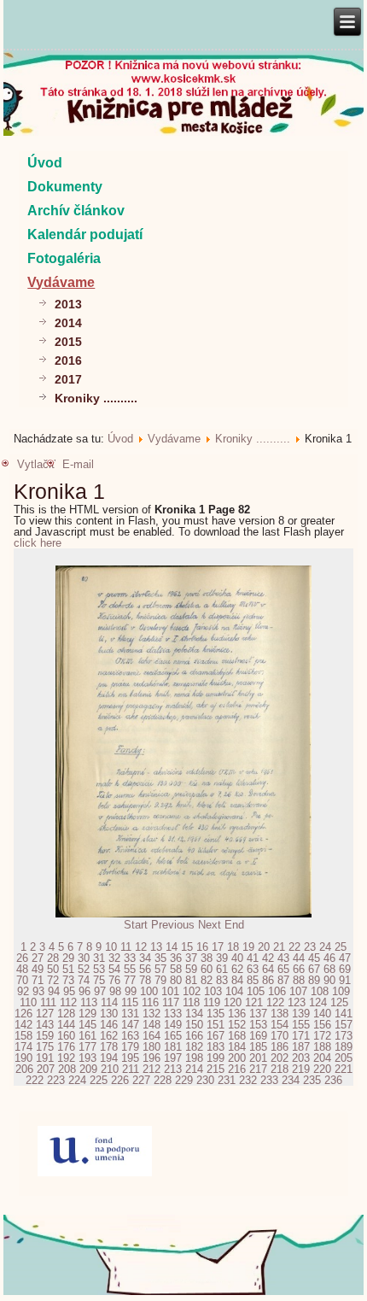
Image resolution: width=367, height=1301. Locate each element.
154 (279, 1024)
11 (125, 947)
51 (68, 969)
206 (24, 1069)
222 (35, 1080)
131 (130, 1013)
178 (109, 1046)
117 (170, 1002)
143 (45, 1024)
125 (339, 1002)
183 (215, 1046)
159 (45, 1035)
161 (87, 1035)
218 (279, 1069)
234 (291, 1080)
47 (345, 958)
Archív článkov (76, 210)
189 (343, 1046)
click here (37, 542)
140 (322, 1013)
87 (283, 980)
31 (99, 958)
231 (227, 1080)
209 (88, 1069)
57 (160, 969)
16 (202, 947)
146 (109, 1024)
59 (191, 969)
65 (283, 969)
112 (68, 1002)
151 (215, 1024)
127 (45, 1013)
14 (172, 947)
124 (318, 1002)
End (234, 924)
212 (151, 1069)
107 (298, 991)
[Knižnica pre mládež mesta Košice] (183, 1292)
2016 (68, 360)
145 (87, 1024)
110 (28, 1002)
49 (38, 969)
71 (38, 980)
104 (234, 991)
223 (56, 1080)
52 (84, 969)
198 (194, 1058)
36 (176, 958)
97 (100, 991)
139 (301, 1013)
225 (99, 1080)
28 (53, 958)
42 (268, 958)
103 (213, 991)
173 (343, 1035)
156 (322, 1024)
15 (187, 947)
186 (279, 1046)
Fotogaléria (64, 258)
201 (258, 1058)
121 (254, 1002)
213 (173, 1069)
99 (131, 991)
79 (160, 980)
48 (22, 969)
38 (207, 958)
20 (264, 947)
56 (145, 969)
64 (268, 969)
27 (38, 958)
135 (215, 1013)
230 (205, 1080)
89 (314, 980)
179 (130, 1046)
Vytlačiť (36, 464)
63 (253, 969)
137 (258, 1013)
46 (329, 958)
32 (114, 958)
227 (141, 1080)
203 (301, 1058)
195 (130, 1058)
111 (48, 1002)
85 (253, 980)
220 (322, 1069)
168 (237, 1035)
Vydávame (61, 282)
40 (237, 958)
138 (279, 1013)
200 (237, 1058)
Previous (173, 924)
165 (173, 1035)
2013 (68, 304)
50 (53, 969)
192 (66, 1058)
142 (23, 1024)
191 (45, 1058)
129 (87, 1013)
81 (191, 980)
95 (69, 991)
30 (84, 958)
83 (222, 980)
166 (194, 1035)
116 (150, 1002)
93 (38, 991)
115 (129, 1002)
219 (301, 1069)
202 (279, 1058)
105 (256, 991)
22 (294, 947)
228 (163, 1080)
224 (77, 1080)
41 (253, 958)
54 (114, 969)
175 (45, 1046)
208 (67, 1069)
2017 (68, 379)
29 (68, 958)
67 (314, 969)
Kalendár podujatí (85, 234)
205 (343, 1058)
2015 (68, 342)
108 (320, 991)
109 (341, 991)
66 (299, 969)
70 (22, 980)
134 (194, 1013)
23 (310, 947)
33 (130, 958)
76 (114, 980)
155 (301, 1024)
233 (269, 1080)
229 (184, 1080)
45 (314, 958)
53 (99, 969)
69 (345, 969)
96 (84, 991)
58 (176, 969)
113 (88, 1002)
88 (299, 980)
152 (237, 1024)
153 (258, 1024)
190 (23, 1058)
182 (194, 1046)
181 (173, 1046)
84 (237, 980)
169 (258, 1035)
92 (23, 991)
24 (325, 947)
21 (279, 947)
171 (301, 1035)
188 (322, 1046)
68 (329, 969)
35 (160, 958)
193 (87, 1058)
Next (209, 924)
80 (176, 980)
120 (233, 1002)
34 (145, 958)
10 (111, 947)
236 (333, 1080)
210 (110, 1069)
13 (156, 947)
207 (46, 1069)
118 (191, 1002)
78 (145, 980)
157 (343, 1024)
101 (170, 991)
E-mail (78, 464)
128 (66, 1013)
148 (151, 1024)
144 (66, 1024)
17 (218, 947)
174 (23, 1046)
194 (109, 1058)
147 (130, 1024)
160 (66, 1035)
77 (130, 980)
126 (23, 1013)
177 (87, 1046)
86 (268, 980)
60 (207, 969)
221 (343, 1069)
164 (151, 1035)
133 (173, 1013)
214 (194, 1069)
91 (345, 980)
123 (297, 1002)
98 (115, 991)
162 (109, 1035)
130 (109, 1013)
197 (173, 1058)
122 (275, 1002)
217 (258, 1069)
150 (194, 1024)
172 (322, 1035)
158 (23, 1035)
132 (151, 1013)
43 (283, 958)
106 (277, 991)
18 (233, 947)
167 (215, 1035)
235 (312, 1080)
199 (215, 1058)
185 (258, 1046)
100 (149, 991)
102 (192, 991)
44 (299, 958)
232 (248, 1080)
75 (99, 980)
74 (84, 980)
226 (120, 1080)
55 (130, 969)
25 (341, 947)
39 (222, 958)
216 (237, 1069)
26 (22, 958)
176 (66, 1046)
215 (215, 1069)
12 (141, 947)
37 (191, 958)
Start (136, 924)
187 (301, 1046)
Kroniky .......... (96, 398)
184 (237, 1046)
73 (68, 980)
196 (151, 1058)
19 (248, 947)
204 (322, 1058)
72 (53, 980)
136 (237, 1013)
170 (279, 1035)
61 (222, 969)
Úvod (44, 162)
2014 (68, 323)
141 (343, 1013)
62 (237, 969)
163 (130, 1035)
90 (329, 980)
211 (130, 1069)
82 (207, 980)
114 (109, 1002)
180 (151, 1046)
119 (211, 1002)
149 (173, 1024)
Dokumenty (64, 186)
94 (54, 991)
